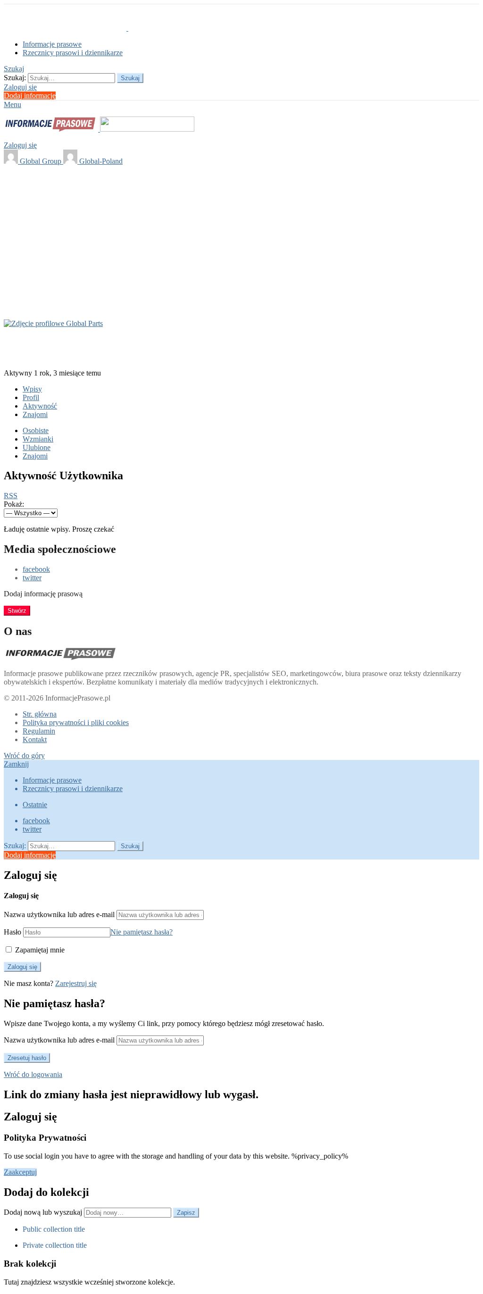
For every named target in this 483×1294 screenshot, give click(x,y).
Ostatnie (35, 805)
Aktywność (40, 406)
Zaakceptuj (20, 1172)
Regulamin (39, 731)
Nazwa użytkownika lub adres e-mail (59, 914)
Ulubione (36, 447)
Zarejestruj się (76, 983)
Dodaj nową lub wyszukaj (44, 1212)
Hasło (12, 932)
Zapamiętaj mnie (39, 950)
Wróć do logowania (33, 1074)
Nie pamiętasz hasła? (141, 932)
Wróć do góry (24, 755)
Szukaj (130, 78)
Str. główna (40, 714)
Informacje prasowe (52, 44)
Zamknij (16, 764)
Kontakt (35, 739)
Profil (31, 397)
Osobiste (36, 430)
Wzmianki (38, 439)
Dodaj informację (30, 96)
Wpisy (32, 389)
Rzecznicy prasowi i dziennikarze (73, 53)
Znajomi (35, 414)
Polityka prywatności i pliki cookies (76, 722)
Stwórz (17, 610)
